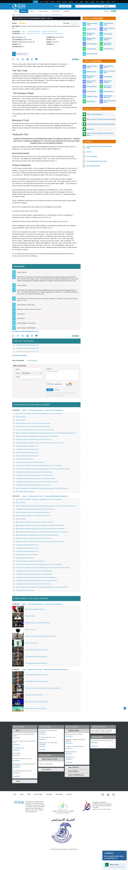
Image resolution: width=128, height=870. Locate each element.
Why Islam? (90, 129)
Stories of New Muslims (91, 38)
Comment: (49, 369)
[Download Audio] (23, 59)
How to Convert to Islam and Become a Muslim (101, 119)
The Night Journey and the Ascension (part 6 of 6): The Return (33, 485)
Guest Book (66, 11)
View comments (32, 360)
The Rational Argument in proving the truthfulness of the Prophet (43, 688)
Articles (23, 11)
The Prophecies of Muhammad (24, 459)
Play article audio (22, 54)
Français (52, 1)
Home (15, 11)
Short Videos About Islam (110, 101)
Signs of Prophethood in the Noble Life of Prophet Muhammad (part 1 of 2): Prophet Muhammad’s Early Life (45, 433)
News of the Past (20, 420)
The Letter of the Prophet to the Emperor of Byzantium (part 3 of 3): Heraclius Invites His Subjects (43, 468)
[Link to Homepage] (18, 6)
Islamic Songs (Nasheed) (108, 96)
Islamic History (108, 48)
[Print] (27, 59)
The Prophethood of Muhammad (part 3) (36, 663)
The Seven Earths (21, 416)
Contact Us (106, 11)
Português (71, 1)
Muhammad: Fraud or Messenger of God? (36, 701)
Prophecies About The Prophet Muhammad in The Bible (40, 636)
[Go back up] (124, 708)
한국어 (108, 1)
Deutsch (58, 1)
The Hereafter (108, 34)
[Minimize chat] (125, 852)
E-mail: (18, 377)
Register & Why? (65, 6)
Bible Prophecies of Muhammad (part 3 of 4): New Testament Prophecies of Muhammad (40, 528)
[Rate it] (13, 59)
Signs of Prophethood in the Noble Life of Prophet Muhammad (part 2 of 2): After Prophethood (42, 488)
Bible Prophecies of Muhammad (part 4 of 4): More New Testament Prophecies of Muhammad (42, 532)
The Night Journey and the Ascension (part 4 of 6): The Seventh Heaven (36, 478)
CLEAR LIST (112, 746)
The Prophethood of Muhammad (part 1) (36, 649)
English (35, 1)
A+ (77, 23)
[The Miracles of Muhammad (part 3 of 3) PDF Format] (32, 59)
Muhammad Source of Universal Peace (36, 708)
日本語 (81, 1)
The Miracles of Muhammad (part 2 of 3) (25, 331)
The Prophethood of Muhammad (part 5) (36, 681)
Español (46, 1)
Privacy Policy (59, 794)
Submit (50, 389)
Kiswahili (102, 1)
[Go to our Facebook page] (103, 794)
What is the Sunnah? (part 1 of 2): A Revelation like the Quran (33, 426)
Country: (18, 373)
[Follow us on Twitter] (108, 794)
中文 (76, 1)
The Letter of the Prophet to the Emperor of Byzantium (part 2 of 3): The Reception (39, 465)
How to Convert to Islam (109, 29)
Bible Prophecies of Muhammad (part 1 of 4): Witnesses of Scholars (34, 522)
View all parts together (19, 355)
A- (72, 23)
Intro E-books (56, 11)
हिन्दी (97, 1)
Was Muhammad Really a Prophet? (34, 609)
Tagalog (92, 1)
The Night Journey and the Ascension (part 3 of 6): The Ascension (34, 475)
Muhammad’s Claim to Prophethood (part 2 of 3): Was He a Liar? (34, 439)
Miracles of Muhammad (31, 643)
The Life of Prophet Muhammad (34, 695)
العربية (41, 1)
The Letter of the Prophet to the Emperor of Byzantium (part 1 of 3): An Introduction (39, 413)
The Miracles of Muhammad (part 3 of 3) (27, 351)
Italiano (86, 1)
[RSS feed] (113, 794)
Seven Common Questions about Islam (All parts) (100, 134)
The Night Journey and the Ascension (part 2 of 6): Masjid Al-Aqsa (34, 472)
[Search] (102, 6)
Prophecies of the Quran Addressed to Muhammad (30, 462)
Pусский (64, 1)
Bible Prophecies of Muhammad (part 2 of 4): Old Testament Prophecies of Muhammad (40, 525)
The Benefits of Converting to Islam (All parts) (101, 124)
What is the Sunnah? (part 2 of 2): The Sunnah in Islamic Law (33, 423)
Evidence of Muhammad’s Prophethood (52, 33)
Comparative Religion (108, 38)
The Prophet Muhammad (22, 15)
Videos (32, 11)
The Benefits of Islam (108, 24)
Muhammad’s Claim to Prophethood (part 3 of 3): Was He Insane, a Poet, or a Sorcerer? (40, 442)
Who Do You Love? (30, 629)
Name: (18, 369)
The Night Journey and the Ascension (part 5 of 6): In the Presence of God (36, 481)
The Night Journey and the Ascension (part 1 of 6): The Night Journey (35, 429)
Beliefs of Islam (91, 29)
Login (56, 6)
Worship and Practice (91, 33)
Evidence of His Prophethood (36, 15)
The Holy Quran (91, 44)
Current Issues (91, 48)
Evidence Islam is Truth (34, 33)
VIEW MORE (16, 776)
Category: (16, 31)
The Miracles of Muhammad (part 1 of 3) (27, 345)
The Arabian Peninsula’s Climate (25, 491)
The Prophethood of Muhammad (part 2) (36, 656)
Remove (113, 742)
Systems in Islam (92, 53)
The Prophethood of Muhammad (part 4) (36, 674)
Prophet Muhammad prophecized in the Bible (37, 622)
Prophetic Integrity (30, 616)
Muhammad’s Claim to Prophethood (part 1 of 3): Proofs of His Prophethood (37, 436)
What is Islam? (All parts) (94, 114)
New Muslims (91, 101)
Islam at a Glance (43, 11)
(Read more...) (16, 737)
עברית (113, 1)
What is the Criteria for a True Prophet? (27, 455)
